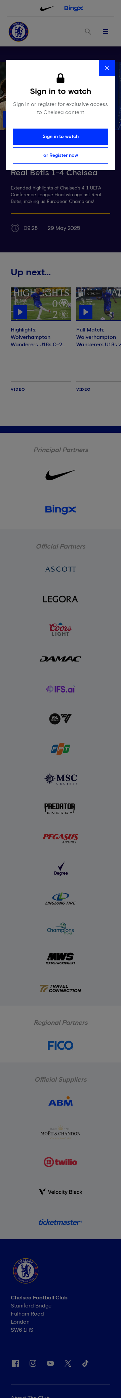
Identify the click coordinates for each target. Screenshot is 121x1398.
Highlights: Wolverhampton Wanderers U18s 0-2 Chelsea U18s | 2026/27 (41, 341)
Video (18, 390)
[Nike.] (47, 8)
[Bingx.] (73, 8)
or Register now (60, 155)
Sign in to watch (61, 136)
